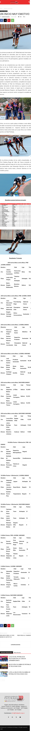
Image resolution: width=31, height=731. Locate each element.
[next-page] (4, 680)
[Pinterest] (8, 20)
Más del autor (17, 652)
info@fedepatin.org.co (18, 713)
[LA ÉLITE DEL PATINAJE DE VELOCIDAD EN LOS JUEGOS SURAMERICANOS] (4, 658)
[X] (5, 20)
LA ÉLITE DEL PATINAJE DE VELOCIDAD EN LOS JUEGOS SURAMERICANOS (17, 658)
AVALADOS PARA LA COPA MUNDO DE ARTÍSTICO (7, 636)
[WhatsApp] (12, 20)
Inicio (1, 8)
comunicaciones (6, 16)
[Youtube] (20, 717)
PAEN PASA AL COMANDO (24, 635)
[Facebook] (1, 20)
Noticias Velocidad (8, 8)
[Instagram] (12, 717)
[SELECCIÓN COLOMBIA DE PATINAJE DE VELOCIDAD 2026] (4, 666)
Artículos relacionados (6, 652)
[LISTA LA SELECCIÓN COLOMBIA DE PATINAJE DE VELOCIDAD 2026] (4, 674)
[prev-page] (1, 680)
